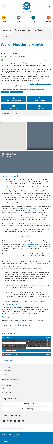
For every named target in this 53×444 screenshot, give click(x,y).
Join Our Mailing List (27, 403)
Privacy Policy (7, 441)
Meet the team (7, 371)
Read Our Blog (27, 409)
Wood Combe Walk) (30, 208)
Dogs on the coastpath (13, 100)
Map (18, 21)
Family (3, 89)
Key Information (7, 377)
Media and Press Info (10, 389)
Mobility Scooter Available (35, 89)
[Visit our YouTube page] (15, 421)
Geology (23, 89)
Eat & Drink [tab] (24, 30)
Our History (6, 373)
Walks (4, 21)
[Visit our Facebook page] (4, 421)
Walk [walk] (9, 30)
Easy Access (4, 92)
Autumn (16, 89)
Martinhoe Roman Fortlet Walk (32, 244)
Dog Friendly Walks (16, 92)
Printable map (39, 108)
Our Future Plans (7, 375)
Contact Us (6, 392)
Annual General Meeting (10, 379)
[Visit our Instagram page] (8, 421)
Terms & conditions (8, 439)
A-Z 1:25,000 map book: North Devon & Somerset (19, 328)
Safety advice (13, 108)
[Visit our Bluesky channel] (19, 421)
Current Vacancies (9, 385)
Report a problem (39, 100)
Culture (9, 89)
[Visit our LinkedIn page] (11, 421)
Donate (48, 21)
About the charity (9, 367)
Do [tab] (7, 36)
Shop (33, 21)
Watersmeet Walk (20, 265)
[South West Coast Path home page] (26, 7)
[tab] (26, 337)
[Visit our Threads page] (23, 421)
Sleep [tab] (39, 30)
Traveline (21, 313)
